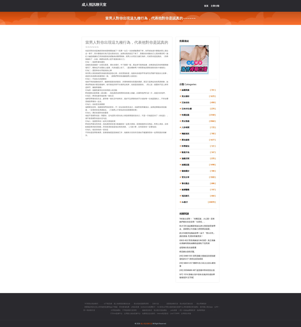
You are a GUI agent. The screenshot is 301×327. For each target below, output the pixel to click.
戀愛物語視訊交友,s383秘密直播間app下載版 (101, 307)
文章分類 (215, 6)
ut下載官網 (108, 304)
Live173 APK (174, 313)
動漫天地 (199, 152)
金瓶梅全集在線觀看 (187, 247)
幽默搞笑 (199, 133)
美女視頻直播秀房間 (141, 304)
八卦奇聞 (199, 127)
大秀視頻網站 (116, 310)
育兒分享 (199, 177)
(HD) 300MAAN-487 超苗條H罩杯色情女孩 (197, 270)
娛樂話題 (199, 165)
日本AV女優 (199, 109)
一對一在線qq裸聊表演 (186, 310)
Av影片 (199, 202)
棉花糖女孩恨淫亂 (186, 252)
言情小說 (155, 304)
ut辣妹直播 (135, 307)
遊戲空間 (199, 158)
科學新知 (199, 146)
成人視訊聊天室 (94, 4)
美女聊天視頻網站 (160, 310)
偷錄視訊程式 (147, 310)
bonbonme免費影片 (148, 307)
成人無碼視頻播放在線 (122, 304)
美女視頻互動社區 (186, 304)
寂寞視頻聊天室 (172, 304)
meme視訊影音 (162, 313)
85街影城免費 (124, 307)
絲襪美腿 (199, 90)
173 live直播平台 (116, 313)
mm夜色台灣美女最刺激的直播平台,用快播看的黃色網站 (177, 307)
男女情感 (199, 121)
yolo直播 (173, 310)
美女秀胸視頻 (201, 304)
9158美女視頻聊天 (91, 304)
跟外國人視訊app (206, 307)
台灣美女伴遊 (186, 313)
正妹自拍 (199, 102)
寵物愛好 (199, 171)
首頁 (206, 6)
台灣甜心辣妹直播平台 (132, 313)
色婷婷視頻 (201, 310)
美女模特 (199, 96)
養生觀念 (199, 183)
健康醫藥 (199, 190)
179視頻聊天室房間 (129, 310)
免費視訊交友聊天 (148, 313)
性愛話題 (199, 115)
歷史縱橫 (199, 140)
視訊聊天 (199, 196)
